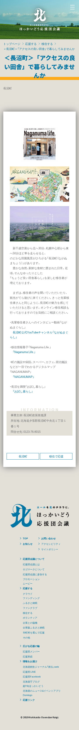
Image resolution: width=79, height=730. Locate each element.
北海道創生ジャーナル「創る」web (41, 666)
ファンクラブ (30, 607)
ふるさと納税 (30, 602)
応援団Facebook (32, 676)
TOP (25, 538)
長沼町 (23, 456)
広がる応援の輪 (31, 646)
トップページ (11, 44)
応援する (31, 44)
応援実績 (27, 656)
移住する (47, 44)
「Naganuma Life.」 (24, 352)
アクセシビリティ (51, 543)
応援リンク (29, 699)
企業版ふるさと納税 (34, 627)
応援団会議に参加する (35, 574)
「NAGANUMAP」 (23, 377)
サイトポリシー (49, 549)
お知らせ (27, 543)
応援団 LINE (29, 671)
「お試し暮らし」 (23, 391)
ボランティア (30, 617)
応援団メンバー (31, 651)
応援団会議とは (31, 564)
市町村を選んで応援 (34, 632)
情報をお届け (30, 661)
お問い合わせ (48, 538)
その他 (26, 637)
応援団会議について (34, 558)
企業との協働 (30, 622)
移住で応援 (56, 456)
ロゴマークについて (34, 569)
